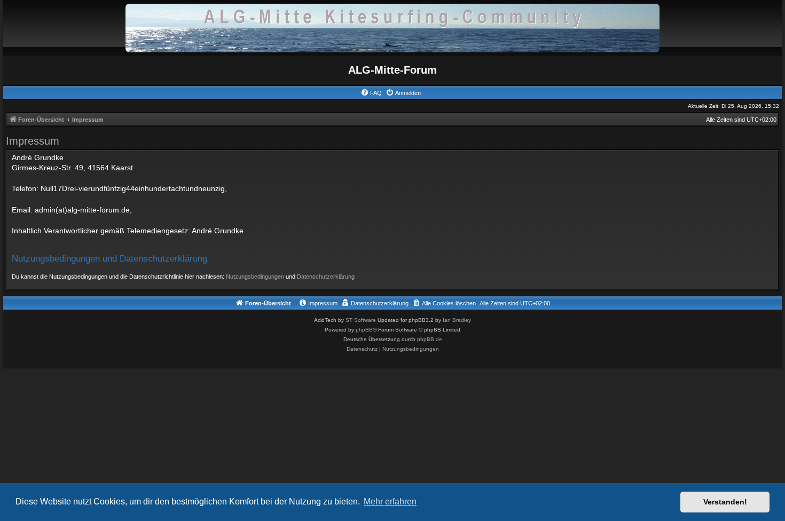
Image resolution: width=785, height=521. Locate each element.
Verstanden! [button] (725, 502)
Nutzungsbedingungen (255, 276)
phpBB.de (429, 339)
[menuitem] (371, 92)
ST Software (361, 320)
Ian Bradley (457, 320)
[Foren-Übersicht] (392, 27)
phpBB (364, 330)
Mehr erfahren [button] (390, 501)
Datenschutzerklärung (326, 276)
